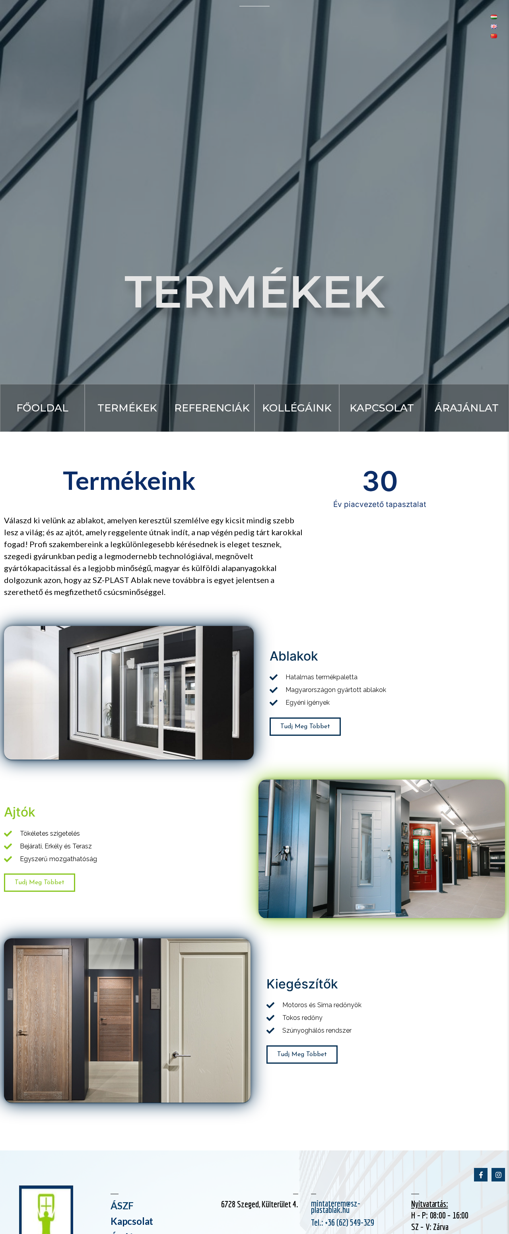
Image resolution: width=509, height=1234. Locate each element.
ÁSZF (122, 1205)
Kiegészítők (302, 984)
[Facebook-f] (481, 1174)
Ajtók (19, 812)
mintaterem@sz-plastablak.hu (335, 1206)
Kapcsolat (132, 1221)
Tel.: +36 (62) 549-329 (342, 1222)
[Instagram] (498, 1174)
